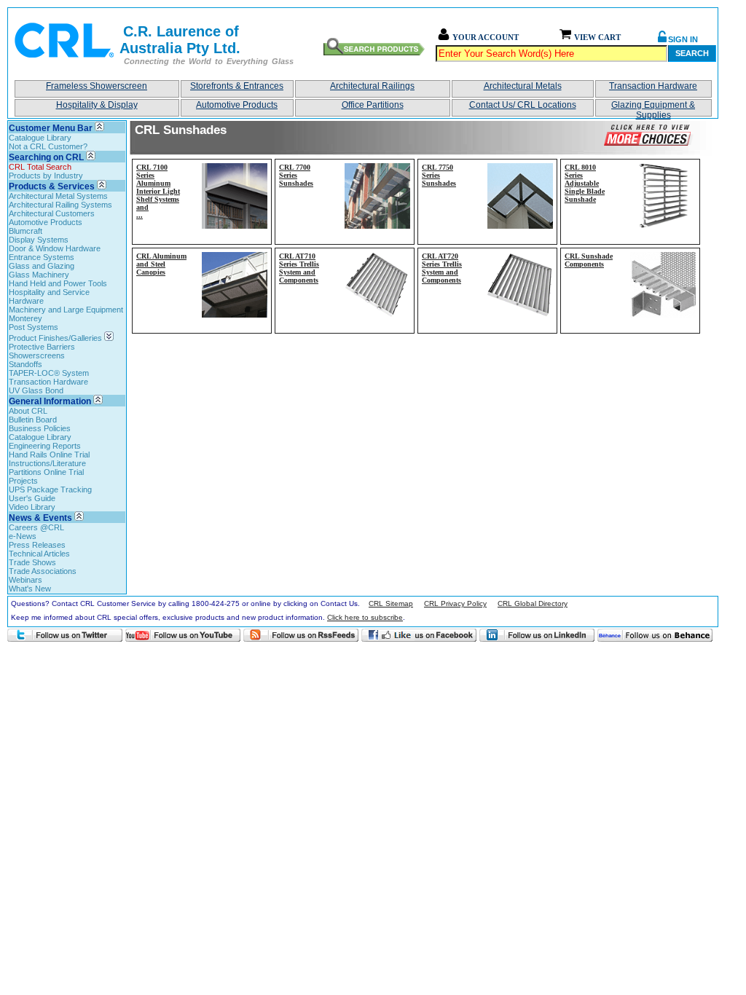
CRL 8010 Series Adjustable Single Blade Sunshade (585, 183)
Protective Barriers (42, 346)
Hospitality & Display (97, 105)
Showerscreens (37, 355)
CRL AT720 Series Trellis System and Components (442, 268)
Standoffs (25, 364)
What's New (30, 588)
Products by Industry (46, 175)
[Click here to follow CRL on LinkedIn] (537, 635)
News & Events (40, 518)
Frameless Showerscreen (96, 86)
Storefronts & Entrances (236, 86)
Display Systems (38, 239)
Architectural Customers (52, 213)
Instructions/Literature (47, 463)
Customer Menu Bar (51, 128)
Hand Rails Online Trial (49, 454)
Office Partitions (373, 105)
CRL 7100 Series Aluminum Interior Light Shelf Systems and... (158, 191)
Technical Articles (39, 553)
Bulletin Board (33, 419)
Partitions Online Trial (46, 472)
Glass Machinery (39, 274)
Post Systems (33, 327)
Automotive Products (237, 105)
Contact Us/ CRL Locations (522, 105)
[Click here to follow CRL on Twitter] (65, 635)
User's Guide (32, 498)
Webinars (25, 579)
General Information (50, 401)
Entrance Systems (41, 257)
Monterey (25, 318)
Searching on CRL (46, 157)
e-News (22, 536)
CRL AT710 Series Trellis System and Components (299, 268)
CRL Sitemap (391, 603)
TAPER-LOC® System (49, 373)
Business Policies (40, 428)
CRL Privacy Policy (455, 603)
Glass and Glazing (41, 265)
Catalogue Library (40, 137)
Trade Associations (42, 571)
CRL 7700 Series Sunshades (296, 175)
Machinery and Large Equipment (66, 309)
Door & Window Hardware (55, 248)
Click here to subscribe (365, 617)
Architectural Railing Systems (60, 204)
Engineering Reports (45, 445)
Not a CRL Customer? (48, 146)
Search (692, 53)
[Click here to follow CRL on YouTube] (183, 635)
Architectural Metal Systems (58, 196)
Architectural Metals (523, 86)
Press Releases (37, 544)
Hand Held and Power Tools (58, 283)
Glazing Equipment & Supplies (653, 108)
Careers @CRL (36, 527)
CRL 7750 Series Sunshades (439, 175)
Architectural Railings (372, 86)
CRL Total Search (40, 166)
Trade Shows (32, 562)
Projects (23, 480)
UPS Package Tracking (50, 489)
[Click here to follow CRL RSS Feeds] (301, 635)
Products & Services (52, 186)
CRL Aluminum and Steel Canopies (161, 264)
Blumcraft (25, 231)
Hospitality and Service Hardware (49, 296)
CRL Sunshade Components (589, 260)
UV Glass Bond (36, 390)
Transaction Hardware (653, 86)
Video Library (32, 507)
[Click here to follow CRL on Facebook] (419, 635)
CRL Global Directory (533, 603)
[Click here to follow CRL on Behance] (655, 635)
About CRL (28, 410)
